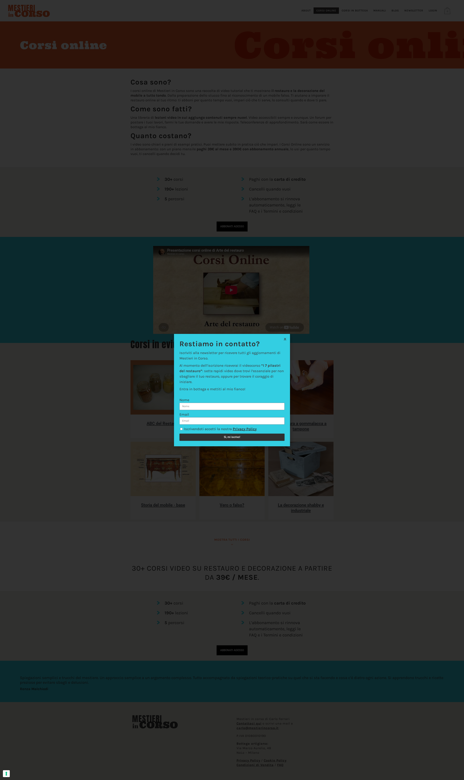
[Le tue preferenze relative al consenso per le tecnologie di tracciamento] (6, 773)
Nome (184, 400)
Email (184, 414)
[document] (232, 390)
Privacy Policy (245, 429)
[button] (285, 339)
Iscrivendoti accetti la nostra (220, 429)
